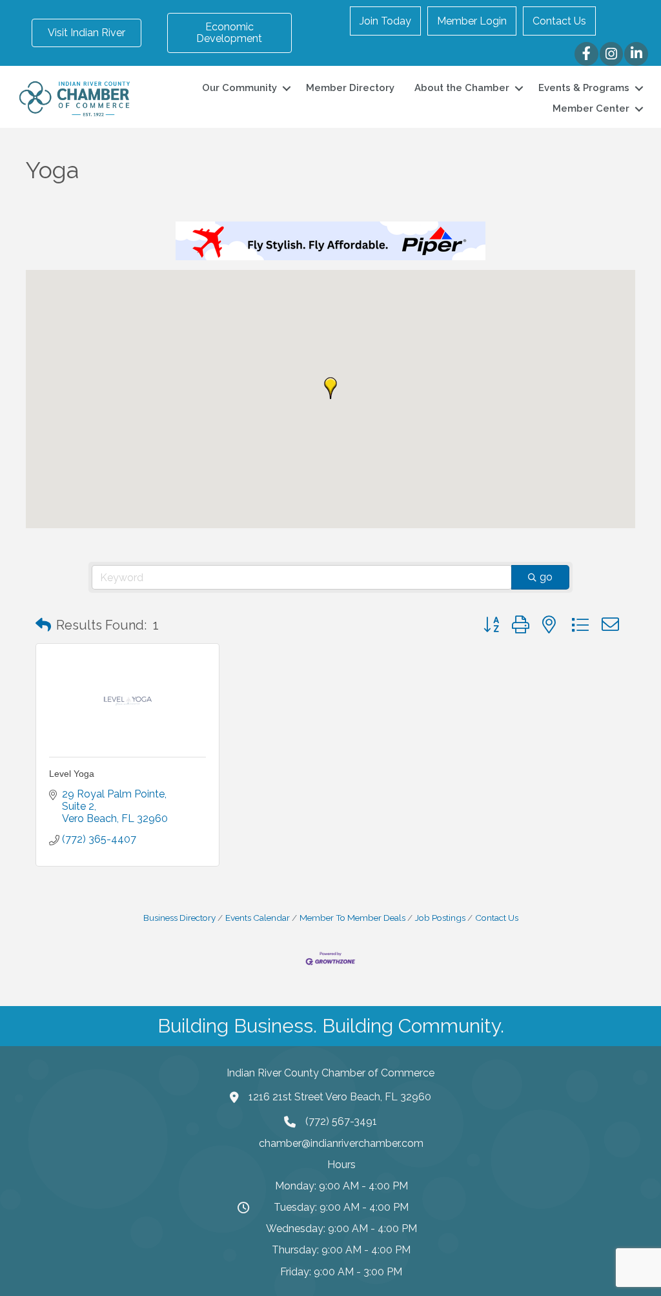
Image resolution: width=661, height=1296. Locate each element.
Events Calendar (257, 917)
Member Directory (350, 88)
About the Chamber (461, 88)
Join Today (385, 21)
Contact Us (559, 21)
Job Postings (440, 917)
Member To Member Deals (352, 917)
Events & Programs (583, 88)
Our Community (239, 88)
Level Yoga (71, 773)
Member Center (591, 108)
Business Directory (179, 917)
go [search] (546, 577)
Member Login (472, 21)
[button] (330, 388)
